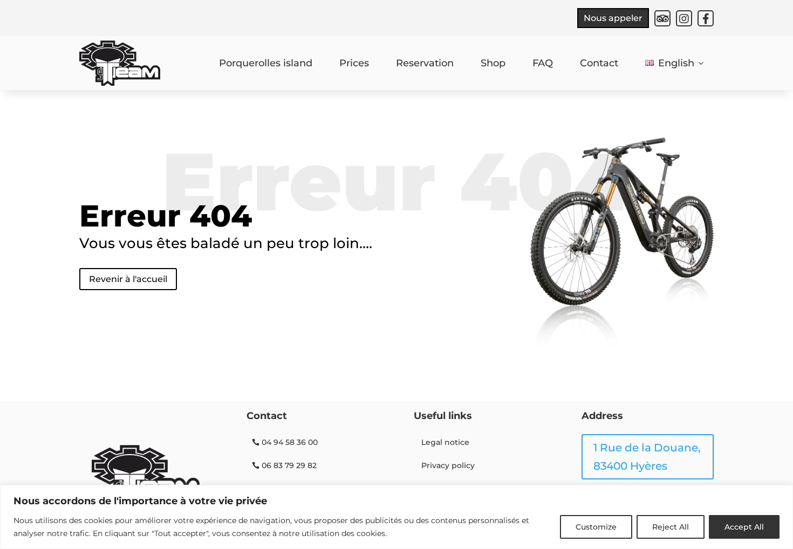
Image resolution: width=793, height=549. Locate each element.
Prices (354, 63)
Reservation (425, 63)
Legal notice (445, 442)
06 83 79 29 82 (289, 465)
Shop (493, 63)
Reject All (670, 527)
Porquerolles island (265, 63)
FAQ (542, 63)
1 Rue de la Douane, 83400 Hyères (647, 456)
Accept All (744, 527)
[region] (396, 517)
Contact (599, 63)
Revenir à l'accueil (128, 279)
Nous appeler (613, 18)
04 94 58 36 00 (290, 442)
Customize (596, 527)
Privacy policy (448, 465)
